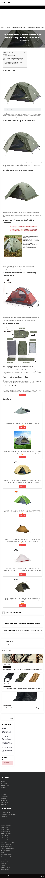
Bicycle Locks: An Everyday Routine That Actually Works (7, 743)
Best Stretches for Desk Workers (12, 27)
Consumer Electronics (6, 820)
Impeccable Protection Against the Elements (13, 58)
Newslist (35, 875)
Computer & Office (5, 818)
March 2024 (3, 794)
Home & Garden (4, 827)
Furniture (3, 824)
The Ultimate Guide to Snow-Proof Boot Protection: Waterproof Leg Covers (23, 708)
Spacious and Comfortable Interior (11, 57)
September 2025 (5, 785)
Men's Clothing (4, 839)
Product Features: (8, 61)
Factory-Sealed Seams (10, 64)
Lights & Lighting (4, 835)
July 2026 (3, 781)
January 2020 (4, 804)
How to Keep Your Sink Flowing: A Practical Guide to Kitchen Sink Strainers (7, 749)
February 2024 (4, 796)
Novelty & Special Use (6, 844)
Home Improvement (5, 831)
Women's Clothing (5, 869)
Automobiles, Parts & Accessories (8, 814)
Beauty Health (4, 816)
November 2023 (4, 802)
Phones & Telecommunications (8, 848)
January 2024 (4, 798)
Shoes (2, 852)
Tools (2, 858)
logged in (10, 644)
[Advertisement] (22, 17)
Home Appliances (5, 829)
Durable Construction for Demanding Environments (15, 59)
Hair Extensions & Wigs (6, 825)
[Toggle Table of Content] (24, 53)
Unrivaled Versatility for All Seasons (11, 55)
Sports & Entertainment (7, 666)
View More (22, 395)
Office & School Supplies (6, 846)
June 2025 (3, 787)
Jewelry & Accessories (6, 833)
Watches (3, 865)
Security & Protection (6, 850)
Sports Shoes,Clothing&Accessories (9, 856)
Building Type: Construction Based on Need (14, 62)
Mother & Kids (4, 841)
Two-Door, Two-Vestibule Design (12, 63)
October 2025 (4, 783)
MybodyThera (5, 2)
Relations (6, 66)
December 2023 (4, 800)
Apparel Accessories (5, 812)
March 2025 (3, 791)
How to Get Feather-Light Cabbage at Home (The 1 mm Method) (7, 738)
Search (3, 717)
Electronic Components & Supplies (9, 822)
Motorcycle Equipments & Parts (8, 842)
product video (7, 54)
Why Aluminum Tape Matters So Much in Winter (31, 27)
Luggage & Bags (4, 837)
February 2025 (4, 793)
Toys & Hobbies (4, 860)
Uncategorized (4, 861)
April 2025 (3, 789)
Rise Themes (42, 875)
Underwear (3, 863)
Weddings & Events (5, 867)
